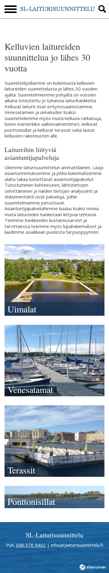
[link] (54, 280)
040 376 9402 (31, 545)
